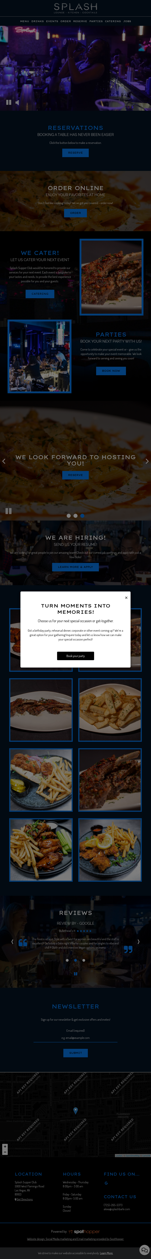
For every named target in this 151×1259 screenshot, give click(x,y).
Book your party (75, 656)
